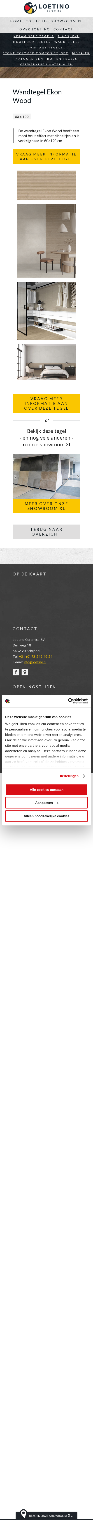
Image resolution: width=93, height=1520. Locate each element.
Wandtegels (67, 41)
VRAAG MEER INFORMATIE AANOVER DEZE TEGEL (46, 403)
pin (24, 672)
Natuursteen (29, 58)
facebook (16, 672)
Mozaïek (81, 53)
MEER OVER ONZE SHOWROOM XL (46, 506)
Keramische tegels (34, 36)
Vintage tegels (46, 47)
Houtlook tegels (32, 41)
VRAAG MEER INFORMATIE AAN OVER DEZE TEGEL (46, 156)
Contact (63, 29)
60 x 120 (22, 116)
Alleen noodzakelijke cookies (46, 816)
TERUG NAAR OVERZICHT (46, 531)
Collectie (37, 21)
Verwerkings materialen (46, 64)
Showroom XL (67, 21)
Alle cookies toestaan (46, 790)
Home (16, 21)
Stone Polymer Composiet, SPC (35, 53)
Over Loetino (34, 29)
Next (78, 477)
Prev (15, 477)
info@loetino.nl (35, 662)
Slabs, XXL (68, 36)
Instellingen (69, 776)
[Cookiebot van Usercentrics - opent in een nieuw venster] (68, 701)
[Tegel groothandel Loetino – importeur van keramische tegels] (46, 8)
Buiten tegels (62, 58)
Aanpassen (44, 803)
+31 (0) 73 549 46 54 (35, 656)
